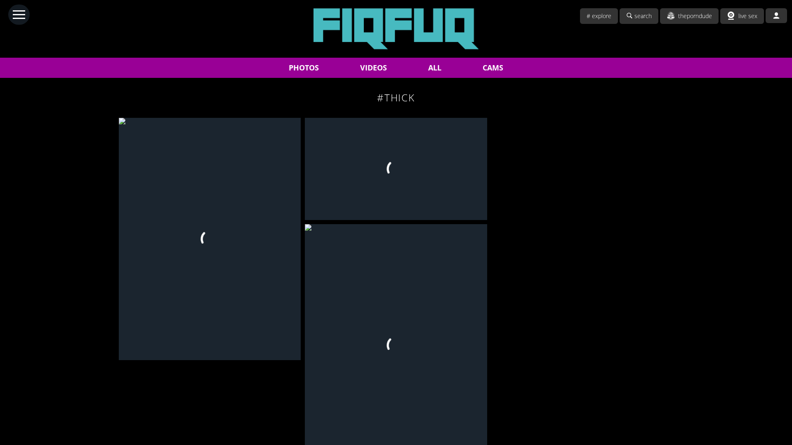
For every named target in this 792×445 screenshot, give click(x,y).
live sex (747, 16)
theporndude (695, 16)
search (643, 16)
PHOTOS (304, 68)
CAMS (493, 68)
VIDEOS (373, 68)
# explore (599, 16)
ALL (434, 68)
